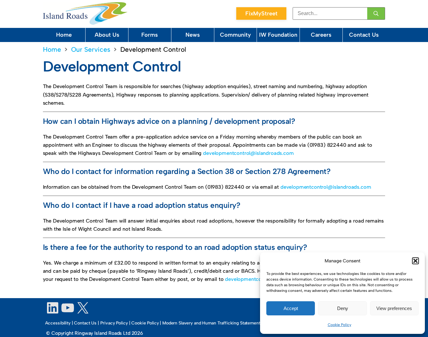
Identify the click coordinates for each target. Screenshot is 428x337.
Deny (342, 308)
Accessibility (57, 323)
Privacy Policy (114, 323)
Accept (291, 308)
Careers (321, 34)
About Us (107, 34)
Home (64, 34)
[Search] (376, 13)
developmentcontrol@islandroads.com (248, 153)
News (192, 34)
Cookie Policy (339, 325)
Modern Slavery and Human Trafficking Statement (211, 323)
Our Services (90, 49)
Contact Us (364, 34)
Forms (149, 34)
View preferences (394, 308)
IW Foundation (278, 34)
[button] (415, 261)
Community (235, 34)
